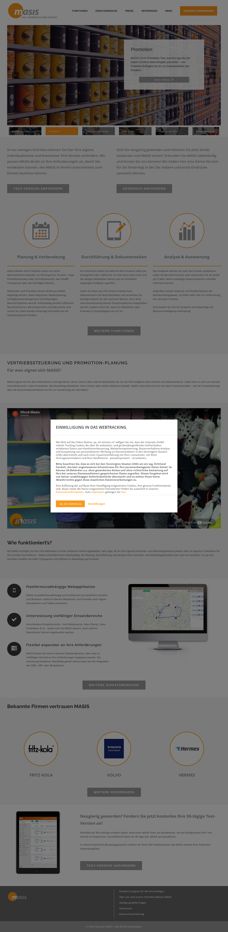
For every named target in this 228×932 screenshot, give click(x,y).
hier (123, 492)
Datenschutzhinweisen (70, 492)
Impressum (98, 492)
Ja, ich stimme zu (70, 503)
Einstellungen (96, 503)
